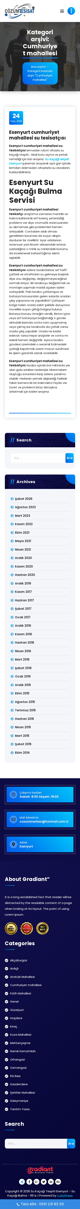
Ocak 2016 (23, 676)
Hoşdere (16, 1018)
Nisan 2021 (23, 549)
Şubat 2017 (23, 609)
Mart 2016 (22, 659)
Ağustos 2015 (25, 702)
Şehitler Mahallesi (22, 1093)
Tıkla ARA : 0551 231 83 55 (42, 1204)
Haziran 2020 (25, 575)
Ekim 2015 (22, 693)
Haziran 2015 (24, 719)
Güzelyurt (17, 1010)
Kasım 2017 (23, 592)
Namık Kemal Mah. (23, 1051)
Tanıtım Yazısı (20, 1109)
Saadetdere (19, 1084)
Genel (14, 1001)
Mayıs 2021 (23, 541)
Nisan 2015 (23, 727)
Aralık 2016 (23, 626)
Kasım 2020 (24, 566)
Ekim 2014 (22, 753)
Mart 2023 (22, 516)
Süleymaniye (19, 1101)
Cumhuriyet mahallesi (26, 985)
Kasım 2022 (24, 524)
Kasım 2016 (23, 634)
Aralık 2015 (23, 685)
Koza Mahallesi (20, 1035)
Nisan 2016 (23, 651)
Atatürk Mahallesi (22, 977)
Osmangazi (18, 1068)
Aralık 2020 (23, 558)
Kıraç (13, 1026)
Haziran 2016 (24, 642)
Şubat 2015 (23, 744)
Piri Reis (15, 1076)
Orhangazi (17, 1059)
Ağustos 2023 (25, 507)
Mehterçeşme (20, 1043)
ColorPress (65, 1195)
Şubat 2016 (23, 668)
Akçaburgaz (18, 960)
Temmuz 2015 (25, 710)
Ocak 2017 (22, 617)
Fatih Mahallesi (20, 993)
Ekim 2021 (22, 533)
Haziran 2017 (24, 600)
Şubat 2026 (23, 499)
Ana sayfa (38, 67)
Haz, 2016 (16, 117)
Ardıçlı (14, 968)
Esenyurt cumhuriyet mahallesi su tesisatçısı (37, 135)
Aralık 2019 (23, 583)
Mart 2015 (22, 736)
